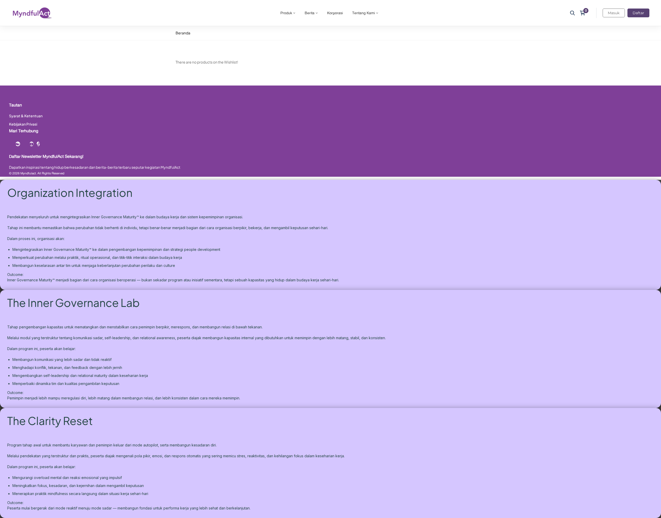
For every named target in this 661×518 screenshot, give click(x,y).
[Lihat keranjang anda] (584, 13)
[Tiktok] (38, 144)
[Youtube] (31, 144)
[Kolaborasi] (17, 144)
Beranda (183, 32)
